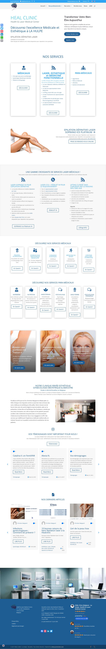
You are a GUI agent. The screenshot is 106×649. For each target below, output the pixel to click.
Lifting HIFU (83, 228)
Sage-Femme (75, 295)
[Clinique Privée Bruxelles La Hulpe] (75, 422)
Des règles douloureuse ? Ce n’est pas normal (53, 617)
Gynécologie (16, 546)
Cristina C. (78, 622)
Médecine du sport (71, 256)
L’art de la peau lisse (79, 528)
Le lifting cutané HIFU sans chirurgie (52, 92)
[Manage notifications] (3, 645)
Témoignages (16, 477)
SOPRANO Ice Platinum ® (23, 226)
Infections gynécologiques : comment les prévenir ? (24, 530)
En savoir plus (19, 368)
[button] (98, 464)
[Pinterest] (1, 31)
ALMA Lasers (54, 174)
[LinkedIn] (1, 34)
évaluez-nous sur (81, 618)
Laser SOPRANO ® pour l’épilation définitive (21, 186)
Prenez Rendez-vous (72, 34)
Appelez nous (70, 40)
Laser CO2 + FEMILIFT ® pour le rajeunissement (52, 186)
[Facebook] (1, 25)
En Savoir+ (17, 268)
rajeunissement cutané (51, 189)
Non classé (44, 548)
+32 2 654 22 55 (15, 1)
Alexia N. (46, 455)
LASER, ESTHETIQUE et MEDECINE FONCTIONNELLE (53, 75)
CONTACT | (86, 1)
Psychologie (60, 295)
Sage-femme (75, 78)
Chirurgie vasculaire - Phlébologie (89, 256)
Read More (18, 472)
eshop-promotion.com (57, 647)
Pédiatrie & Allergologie (19, 80)
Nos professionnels (55, 6)
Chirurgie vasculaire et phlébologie (22, 76)
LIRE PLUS (18, 541)
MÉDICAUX (24, 73)
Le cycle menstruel (46, 621)
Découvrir (23, 88)
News (85, 6)
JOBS (90, 6)
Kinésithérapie (45, 294)
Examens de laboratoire (78, 85)
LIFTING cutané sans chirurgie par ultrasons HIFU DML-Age (81, 186)
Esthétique (44, 546)
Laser (49, 546)
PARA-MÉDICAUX (83, 73)
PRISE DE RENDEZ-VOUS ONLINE (82, 141)
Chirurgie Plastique (53, 256)
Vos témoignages (78, 455)
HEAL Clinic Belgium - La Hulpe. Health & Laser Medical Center (83, 607)
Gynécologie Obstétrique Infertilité (22, 78)
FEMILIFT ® (53, 210)
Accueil (43, 6)
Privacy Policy (15, 621)
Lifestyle (53, 546)
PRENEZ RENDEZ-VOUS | (74, 1)
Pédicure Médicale (77, 80)
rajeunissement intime (51, 191)
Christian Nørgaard (22, 523)
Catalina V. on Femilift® (24, 455)
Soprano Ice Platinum (47, 550)
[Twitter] (1, 28)
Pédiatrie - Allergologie (17, 255)
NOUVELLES (23, 546)
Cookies (14, 623)
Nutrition (31, 295)
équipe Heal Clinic (19, 217)
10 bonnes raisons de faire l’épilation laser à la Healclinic (53, 530)
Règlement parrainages (18, 626)
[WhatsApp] (1, 37)
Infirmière (75, 83)
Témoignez (53, 444)
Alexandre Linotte (80, 631)
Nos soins (67, 6)
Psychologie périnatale (89, 295)
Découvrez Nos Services (53, 586)
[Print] (1, 40)
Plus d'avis (83, 639)
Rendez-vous (78, 6)
